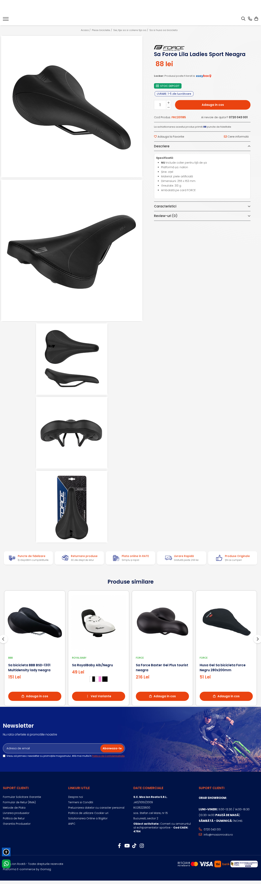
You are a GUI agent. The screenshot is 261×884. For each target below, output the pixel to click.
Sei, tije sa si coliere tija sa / (131, 30)
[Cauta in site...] (243, 19)
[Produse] (6, 20)
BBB (10, 658)
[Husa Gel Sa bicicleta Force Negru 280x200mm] (226, 622)
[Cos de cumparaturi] (256, 19)
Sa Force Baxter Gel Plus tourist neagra (162, 667)
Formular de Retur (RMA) (19, 802)
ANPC (71, 824)
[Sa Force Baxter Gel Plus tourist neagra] (162, 622)
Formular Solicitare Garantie (22, 797)
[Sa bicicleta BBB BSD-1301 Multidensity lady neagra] (34, 622)
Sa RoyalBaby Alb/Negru (92, 665)
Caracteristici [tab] (165, 206)
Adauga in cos (213, 105)
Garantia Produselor (17, 824)
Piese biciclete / (102, 30)
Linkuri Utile (79, 788)
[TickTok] (134, 845)
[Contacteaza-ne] (250, 19)
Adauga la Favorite (170, 137)
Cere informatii (238, 137)
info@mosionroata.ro (218, 835)
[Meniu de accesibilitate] (6, 852)
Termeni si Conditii (80, 802)
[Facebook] (119, 845)
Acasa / (86, 30)
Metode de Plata (14, 808)
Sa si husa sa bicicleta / (164, 30)
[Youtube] (126, 845)
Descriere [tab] (161, 146)
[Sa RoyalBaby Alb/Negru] (98, 622)
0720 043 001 (212, 829)
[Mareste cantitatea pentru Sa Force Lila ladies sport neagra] (168, 102)
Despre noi (75, 797)
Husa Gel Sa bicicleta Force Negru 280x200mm (223, 667)
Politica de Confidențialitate (108, 756)
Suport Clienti (16, 788)
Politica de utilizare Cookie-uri (88, 813)
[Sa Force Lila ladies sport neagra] (72, 106)
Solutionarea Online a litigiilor (88, 818)
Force (140, 658)
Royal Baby (79, 658)
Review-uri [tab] (166, 216)
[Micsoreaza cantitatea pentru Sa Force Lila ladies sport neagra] (168, 107)
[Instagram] (141, 845)
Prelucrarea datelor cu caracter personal (96, 808)
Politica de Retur (14, 818)
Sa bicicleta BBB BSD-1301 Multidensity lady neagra (29, 667)
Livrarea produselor (16, 813)
